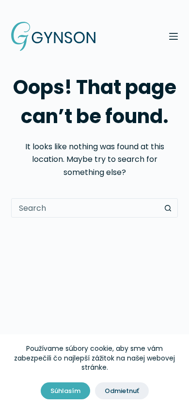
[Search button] (168, 208)
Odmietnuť (122, 390)
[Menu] (173, 36)
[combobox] (85, 208)
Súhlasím (65, 390)
